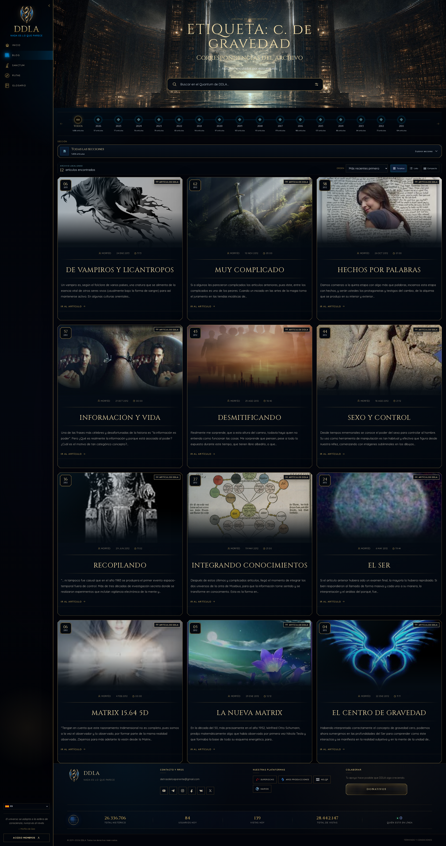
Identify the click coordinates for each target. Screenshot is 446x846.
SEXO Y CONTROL (379, 418)
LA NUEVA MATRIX (250, 713)
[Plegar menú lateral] (49, 5)
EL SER (379, 565)
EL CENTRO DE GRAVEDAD (379, 713)
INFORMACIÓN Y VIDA (120, 418)
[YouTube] (164, 791)
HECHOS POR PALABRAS (379, 270)
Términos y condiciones (418, 840)
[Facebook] (192, 791)
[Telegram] (173, 791)
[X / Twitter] (210, 791)
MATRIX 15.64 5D (120, 713)
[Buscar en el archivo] (174, 84)
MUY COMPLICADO (249, 270)
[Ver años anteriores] (61, 124)
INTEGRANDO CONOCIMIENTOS (249, 565)
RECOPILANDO (120, 565)
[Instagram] (182, 791)
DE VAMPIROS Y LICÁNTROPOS (120, 270)
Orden (340, 168)
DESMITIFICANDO (249, 418)
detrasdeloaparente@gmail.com (179, 779)
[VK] (201, 791)
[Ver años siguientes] (438, 124)
